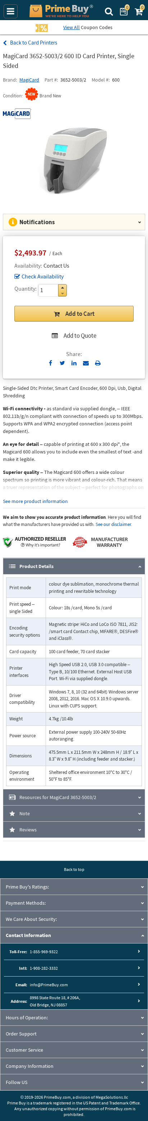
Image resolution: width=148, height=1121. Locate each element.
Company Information (30, 1066)
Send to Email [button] (86, 363)
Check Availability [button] (43, 276)
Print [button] (98, 362)
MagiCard (29, 80)
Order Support (21, 1033)
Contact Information (28, 935)
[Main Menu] (11, 11)
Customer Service (24, 1050)
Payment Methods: (26, 903)
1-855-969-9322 (44, 951)
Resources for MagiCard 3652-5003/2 (57, 797)
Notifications (37, 222)
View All (71, 27)
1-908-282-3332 (44, 968)
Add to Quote (80, 336)
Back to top (74, 869)
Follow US (16, 1082)
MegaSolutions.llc (112, 1097)
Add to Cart (79, 314)
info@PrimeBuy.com (49, 984)
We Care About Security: (31, 919)
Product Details (36, 566)
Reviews (28, 829)
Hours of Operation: (27, 1017)
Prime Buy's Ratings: (27, 887)
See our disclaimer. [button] (114, 524)
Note (24, 813)
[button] (62, 288)
